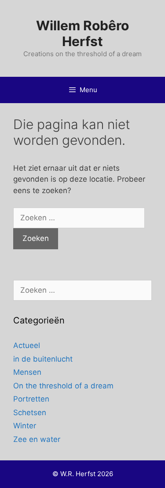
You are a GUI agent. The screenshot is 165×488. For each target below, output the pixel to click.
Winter (24, 425)
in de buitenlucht (43, 359)
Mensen (27, 372)
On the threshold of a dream (63, 385)
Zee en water (36, 439)
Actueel (26, 345)
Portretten (31, 399)
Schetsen (29, 412)
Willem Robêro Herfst (82, 33)
